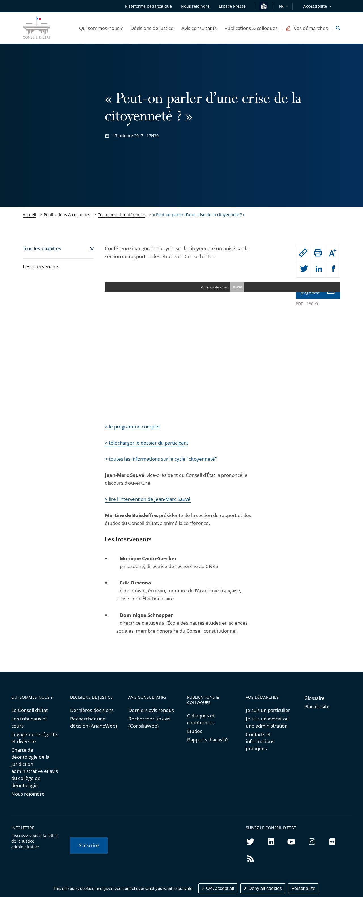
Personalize (303, 888)
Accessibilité (315, 6)
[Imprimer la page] (318, 253)
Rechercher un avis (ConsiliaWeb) (149, 722)
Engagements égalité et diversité (34, 738)
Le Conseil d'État (29, 710)
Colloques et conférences (121, 214)
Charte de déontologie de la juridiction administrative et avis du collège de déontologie (34, 767)
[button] (101, 28)
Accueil (29, 214)
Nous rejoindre (28, 793)
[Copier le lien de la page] (303, 253)
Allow (237, 287)
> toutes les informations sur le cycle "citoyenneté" (161, 459)
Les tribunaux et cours (29, 722)
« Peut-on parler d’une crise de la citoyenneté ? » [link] (199, 214)
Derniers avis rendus (151, 710)
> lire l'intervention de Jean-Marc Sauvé (148, 499)
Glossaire (314, 698)
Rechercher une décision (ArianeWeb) (93, 722)
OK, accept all (219, 888)
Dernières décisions (92, 710)
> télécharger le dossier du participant (146, 442)
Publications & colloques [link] (67, 214)
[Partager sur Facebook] (332, 269)
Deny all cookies (264, 888)
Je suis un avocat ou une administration (267, 722)
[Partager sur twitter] (303, 269)
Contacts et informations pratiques (260, 741)
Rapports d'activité (207, 739)
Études (194, 731)
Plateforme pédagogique (148, 6)
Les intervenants (41, 266)
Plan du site (317, 706)
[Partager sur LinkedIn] (318, 269)
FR (281, 6)
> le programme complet (132, 426)
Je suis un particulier (268, 710)
